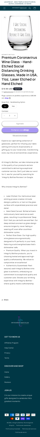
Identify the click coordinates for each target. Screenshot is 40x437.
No (6, 106)
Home (6, 372)
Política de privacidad (13, 429)
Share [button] (6, 300)
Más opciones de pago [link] (20, 135)
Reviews (7, 382)
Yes (14, 106)
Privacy (7, 353)
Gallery (7, 377)
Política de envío (21, 432)
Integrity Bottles (17, 422)
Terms (6, 358)
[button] (4, 8)
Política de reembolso (23, 425)
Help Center (9, 348)
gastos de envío (8, 92)
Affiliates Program (11, 343)
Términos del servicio (29, 429)
